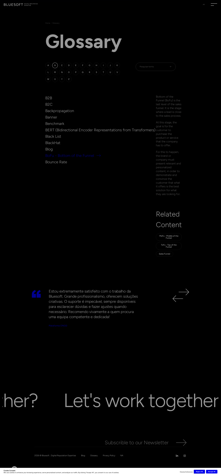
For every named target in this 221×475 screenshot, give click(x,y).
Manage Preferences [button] (186, 472)
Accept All (211, 472)
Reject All (199, 472)
